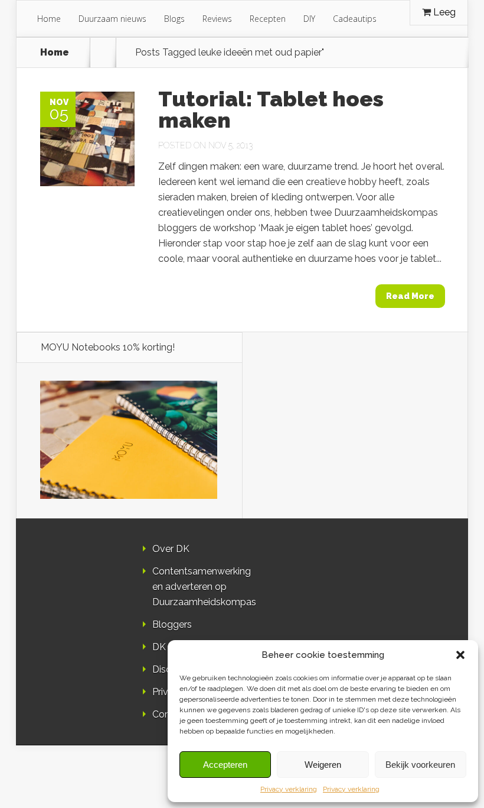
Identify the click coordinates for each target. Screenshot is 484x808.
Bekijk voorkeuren (420, 765)
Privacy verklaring (288, 789)
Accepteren (225, 765)
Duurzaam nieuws (112, 18)
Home (49, 18)
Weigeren (323, 765)
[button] (460, 655)
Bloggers (172, 624)
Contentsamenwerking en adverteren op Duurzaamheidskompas (204, 587)
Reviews (217, 18)
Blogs (174, 18)
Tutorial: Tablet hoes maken (271, 109)
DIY (309, 18)
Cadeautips (355, 18)
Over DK (170, 548)
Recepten (268, 18)
